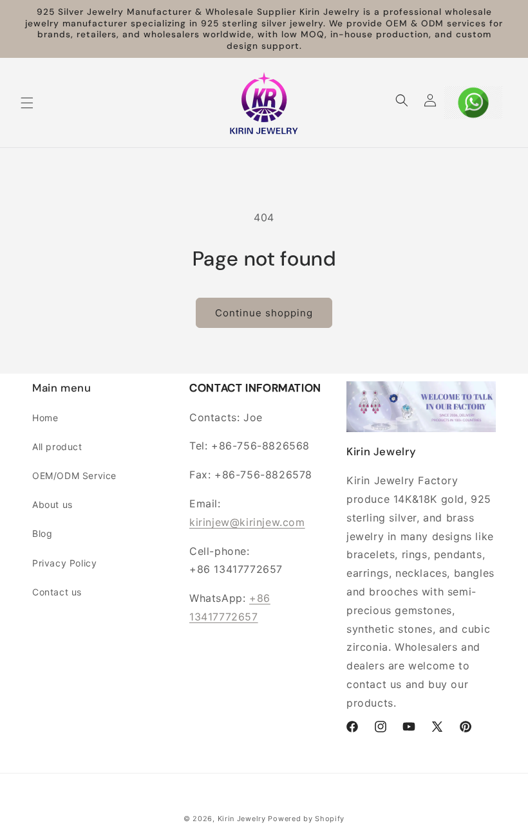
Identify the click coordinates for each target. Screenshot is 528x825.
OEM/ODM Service (74, 475)
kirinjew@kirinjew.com (247, 522)
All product (57, 446)
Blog (42, 533)
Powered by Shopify (306, 818)
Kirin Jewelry (242, 818)
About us (52, 504)
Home (45, 417)
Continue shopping (264, 313)
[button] (27, 103)
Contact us (57, 591)
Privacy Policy (64, 563)
